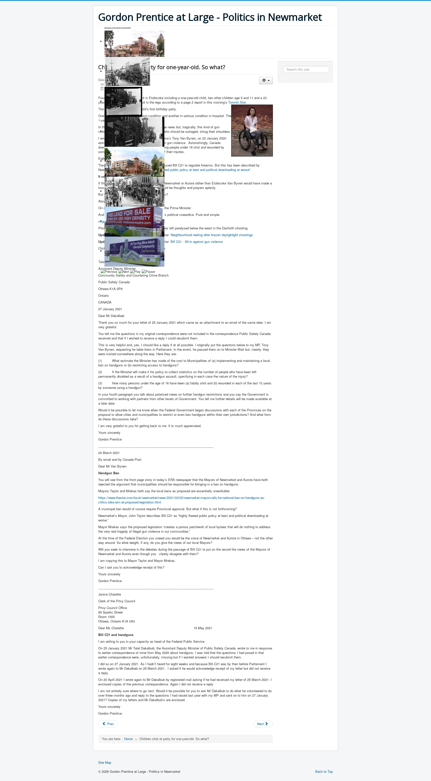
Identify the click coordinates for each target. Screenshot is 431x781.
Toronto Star (237, 102)
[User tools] (266, 80)
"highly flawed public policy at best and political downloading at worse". (200, 169)
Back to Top (324, 771)
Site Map (104, 762)
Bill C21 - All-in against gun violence (197, 241)
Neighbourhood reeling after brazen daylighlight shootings (211, 234)
